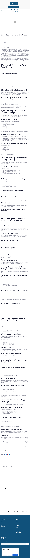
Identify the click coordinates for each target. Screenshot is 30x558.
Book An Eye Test (3, 537)
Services (17, 527)
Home (2, 521)
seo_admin (2, 40)
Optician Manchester (18, 532)
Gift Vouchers (3, 524)
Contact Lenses (18, 531)
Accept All (15, 554)
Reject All (10, 554)
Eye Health (17, 528)
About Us (17, 521)
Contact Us (2, 538)
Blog (1, 45)
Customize (5, 554)
